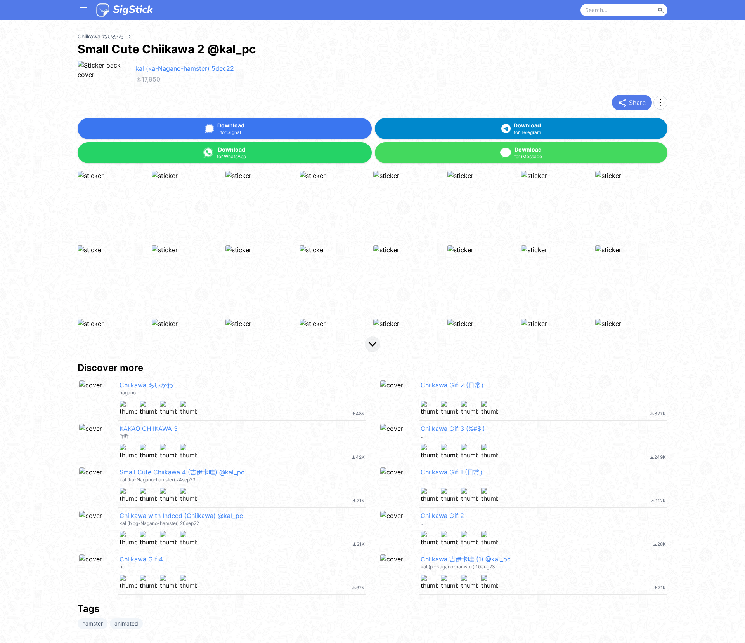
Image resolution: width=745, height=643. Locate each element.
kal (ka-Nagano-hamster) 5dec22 (184, 68)
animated (126, 623)
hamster (92, 623)
